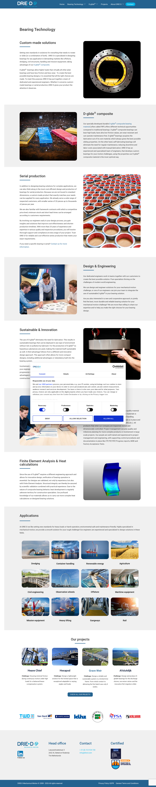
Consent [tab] (42, 374)
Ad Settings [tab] (90, 374)
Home (62, 4)
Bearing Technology (75, 4)
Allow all (108, 418)
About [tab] (114, 374)
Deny (47, 418)
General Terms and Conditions (127, 783)
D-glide (92, 4)
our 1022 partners (46, 384)
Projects (104, 4)
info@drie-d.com (86, 753)
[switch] (66, 409)
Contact (130, 4)
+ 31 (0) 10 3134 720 (87, 750)
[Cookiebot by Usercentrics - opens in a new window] (114, 366)
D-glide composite (41, 65)
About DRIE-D (116, 4)
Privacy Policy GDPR (106, 783)
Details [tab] (66, 374)
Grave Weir (95, 670)
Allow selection (78, 418)
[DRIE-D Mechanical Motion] (27, 4)
